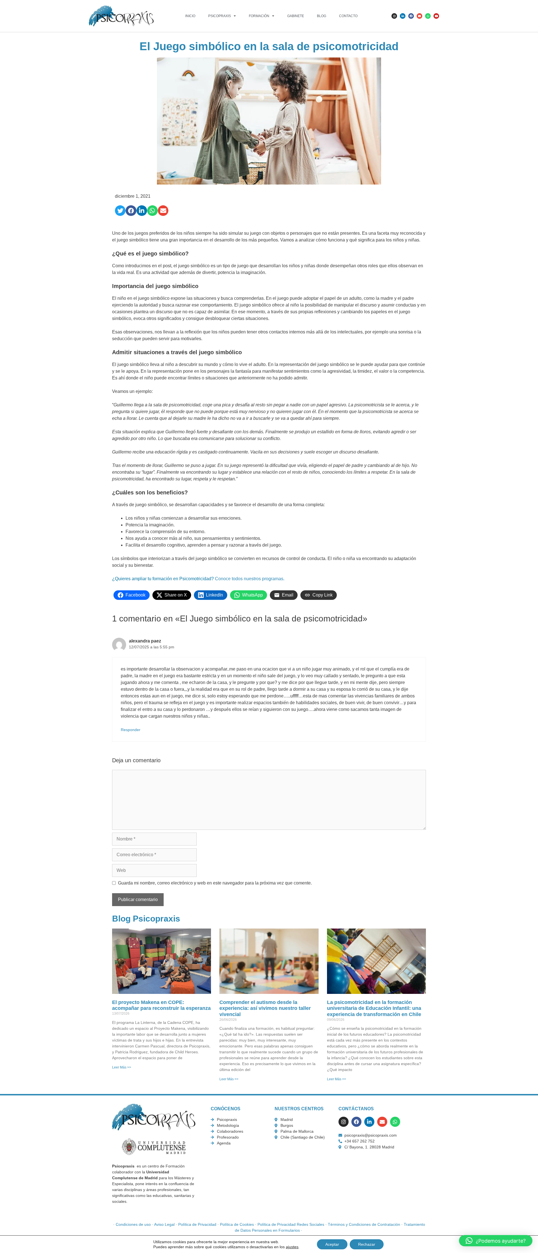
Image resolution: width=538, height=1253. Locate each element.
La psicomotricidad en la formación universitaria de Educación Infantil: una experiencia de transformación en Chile (374, 1008)
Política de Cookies (237, 1224)
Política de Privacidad (197, 1224)
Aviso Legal (164, 1224)
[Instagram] (394, 16)
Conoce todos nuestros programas (249, 578)
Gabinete (295, 16)
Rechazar (366, 1244)
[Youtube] (436, 16)
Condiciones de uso (133, 1224)
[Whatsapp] (428, 16)
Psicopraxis (219, 16)
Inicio (190, 16)
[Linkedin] (402, 16)
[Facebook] (411, 16)
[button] (120, 210)
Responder (130, 730)
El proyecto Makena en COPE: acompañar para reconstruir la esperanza (161, 1005)
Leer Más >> (121, 1067)
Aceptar (332, 1244)
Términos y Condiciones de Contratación (364, 1224)
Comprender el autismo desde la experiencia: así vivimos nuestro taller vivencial (265, 1008)
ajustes (292, 1247)
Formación (259, 16)
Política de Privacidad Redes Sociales (291, 1224)
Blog (321, 16)
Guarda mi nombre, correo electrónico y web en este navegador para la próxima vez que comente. (215, 883)
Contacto (348, 16)
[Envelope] (419, 16)
